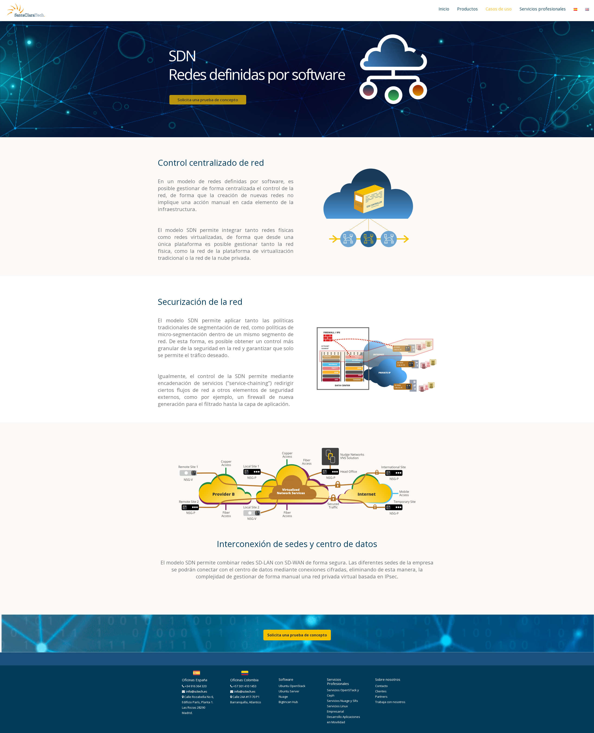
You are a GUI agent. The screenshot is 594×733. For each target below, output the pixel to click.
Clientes (381, 691)
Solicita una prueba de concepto (297, 635)
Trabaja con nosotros (390, 702)
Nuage (283, 696)
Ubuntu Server (289, 691)
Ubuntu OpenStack (292, 686)
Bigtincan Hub (288, 702)
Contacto (381, 686)
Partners (381, 696)
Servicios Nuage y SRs (342, 701)
